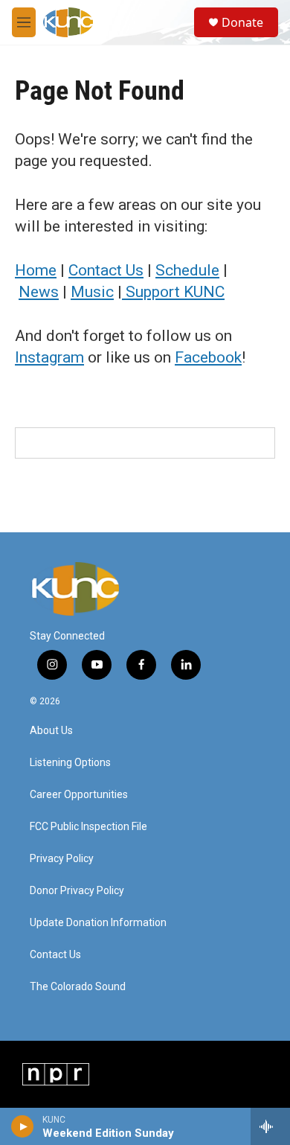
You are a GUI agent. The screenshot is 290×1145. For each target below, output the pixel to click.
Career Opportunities (79, 794)
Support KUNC (173, 292)
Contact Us (106, 270)
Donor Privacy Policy (77, 890)
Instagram (49, 357)
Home (36, 270)
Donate (242, 22)
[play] (22, 1126)
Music (92, 292)
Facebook (208, 357)
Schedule (187, 270)
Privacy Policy (62, 858)
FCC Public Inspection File (88, 826)
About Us (51, 730)
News (39, 292)
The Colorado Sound (78, 986)
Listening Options (70, 762)
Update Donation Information (98, 922)
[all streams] (270, 1126)
